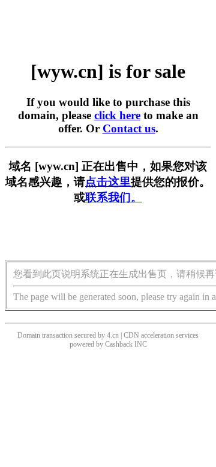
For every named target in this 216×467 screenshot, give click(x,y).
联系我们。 (113, 197)
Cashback (119, 344)
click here (117, 115)
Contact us (129, 128)
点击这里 (108, 181)
